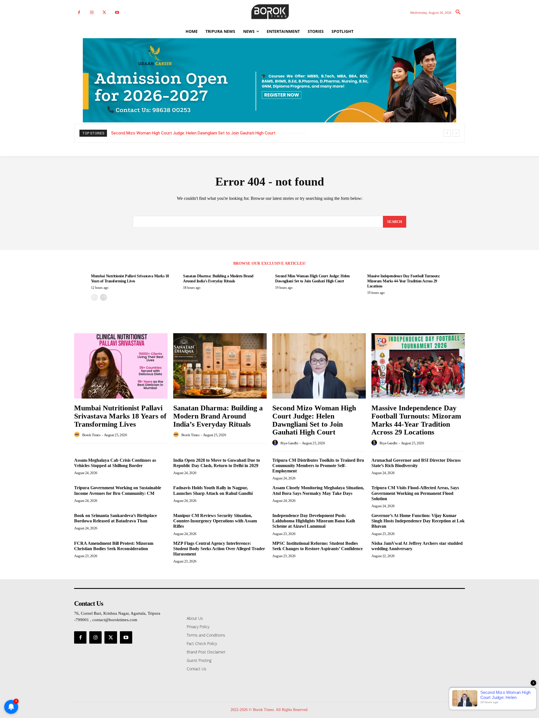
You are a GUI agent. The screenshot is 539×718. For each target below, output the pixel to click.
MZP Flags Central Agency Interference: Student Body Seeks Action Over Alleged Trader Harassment (219, 548)
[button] (458, 12)
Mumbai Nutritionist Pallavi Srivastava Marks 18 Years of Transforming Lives (120, 416)
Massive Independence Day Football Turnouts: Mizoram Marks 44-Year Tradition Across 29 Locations (205, 133)
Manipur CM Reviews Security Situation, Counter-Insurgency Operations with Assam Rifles (215, 521)
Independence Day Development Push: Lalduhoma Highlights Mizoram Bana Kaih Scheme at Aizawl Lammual (313, 521)
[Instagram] (92, 12)
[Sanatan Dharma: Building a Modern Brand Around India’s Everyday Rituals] (220, 366)
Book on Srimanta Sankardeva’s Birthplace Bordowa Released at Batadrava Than (115, 518)
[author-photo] (77, 435)
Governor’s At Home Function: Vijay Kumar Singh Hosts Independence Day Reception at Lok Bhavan (418, 521)
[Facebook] (79, 12)
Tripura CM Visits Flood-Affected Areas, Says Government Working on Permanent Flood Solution (415, 493)
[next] (456, 133)
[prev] (447, 133)
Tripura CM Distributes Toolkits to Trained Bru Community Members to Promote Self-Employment (318, 465)
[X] (104, 12)
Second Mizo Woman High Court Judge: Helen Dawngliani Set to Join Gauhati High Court (314, 420)
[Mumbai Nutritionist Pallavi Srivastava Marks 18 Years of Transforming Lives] (121, 366)
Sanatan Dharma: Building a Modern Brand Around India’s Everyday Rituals (218, 416)
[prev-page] (94, 297)
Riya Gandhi (289, 443)
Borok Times (91, 435)
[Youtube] (117, 12)
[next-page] (103, 297)
